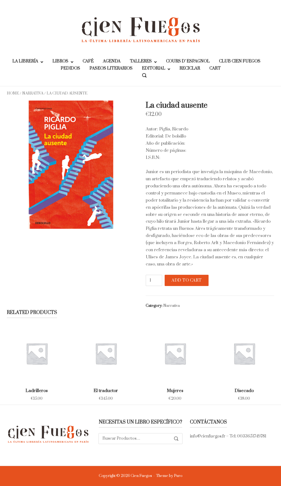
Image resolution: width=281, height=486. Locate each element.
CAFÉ (88, 61)
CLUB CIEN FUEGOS (239, 61)
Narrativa (32, 93)
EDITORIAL (153, 68)
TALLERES (141, 61)
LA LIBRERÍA (25, 61)
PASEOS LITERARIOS (111, 68)
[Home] (140, 29)
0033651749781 (251, 436)
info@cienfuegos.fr (207, 436)
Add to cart (187, 280)
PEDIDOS (70, 68)
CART (215, 68)
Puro (178, 475)
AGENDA (111, 61)
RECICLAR (189, 68)
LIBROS (60, 61)
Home (13, 93)
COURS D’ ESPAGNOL (188, 61)
